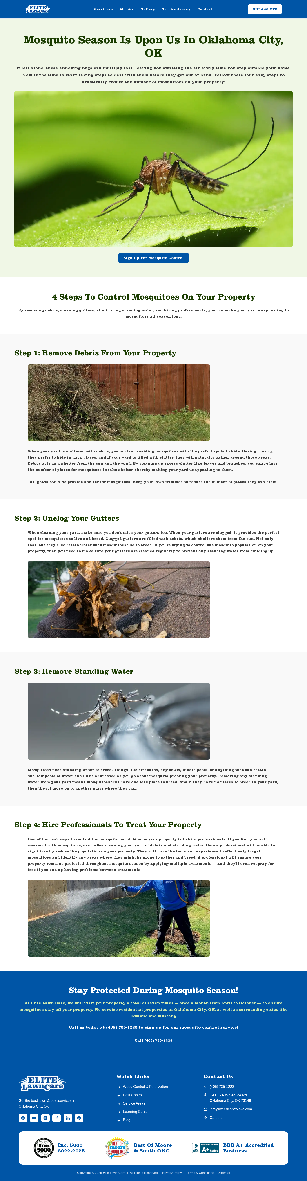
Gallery (147, 9)
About (127, 9)
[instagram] (45, 1118)
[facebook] (23, 1118)
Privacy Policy (172, 1172)
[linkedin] (68, 1118)
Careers (216, 1118)
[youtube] (34, 1118)
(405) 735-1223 (222, 1087)
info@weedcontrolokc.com (231, 1109)
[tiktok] (56, 1118)
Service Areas (176, 9)
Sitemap (224, 1172)
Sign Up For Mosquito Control (153, 258)
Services (103, 9)
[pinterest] (79, 1118)
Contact (204, 9)
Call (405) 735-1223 (153, 1040)
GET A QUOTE (265, 9)
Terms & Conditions (200, 1172)
